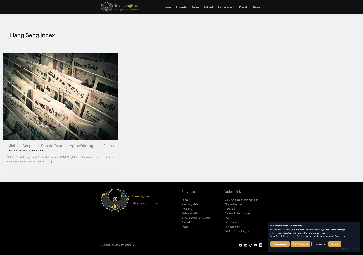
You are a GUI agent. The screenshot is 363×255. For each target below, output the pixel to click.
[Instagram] (240, 245)
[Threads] (260, 245)
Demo (256, 7)
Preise (195, 7)
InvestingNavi (127, 6)
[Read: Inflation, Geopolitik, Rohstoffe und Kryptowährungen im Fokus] (60, 96)
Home (167, 7)
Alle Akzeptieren (280, 244)
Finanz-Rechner (234, 204)
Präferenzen (319, 244)
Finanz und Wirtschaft (18, 150)
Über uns (230, 208)
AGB (227, 217)
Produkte (181, 7)
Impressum (231, 222)
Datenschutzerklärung (237, 213)
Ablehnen (335, 244)
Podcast (208, 7)
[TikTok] (250, 245)
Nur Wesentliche (300, 244)
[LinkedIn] (245, 245)
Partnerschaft (226, 7)
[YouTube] (255, 245)
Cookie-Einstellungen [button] (237, 231)
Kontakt (243, 7)
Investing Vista (190, 204)
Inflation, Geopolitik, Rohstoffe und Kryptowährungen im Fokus (60, 146)
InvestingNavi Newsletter (196, 217)
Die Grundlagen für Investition (241, 199)
